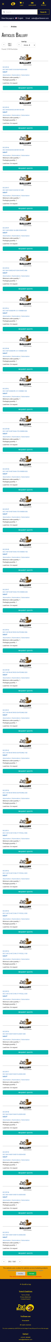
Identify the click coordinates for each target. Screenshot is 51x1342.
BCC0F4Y (6, 710)
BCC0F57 (6, 1072)
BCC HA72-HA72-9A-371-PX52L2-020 (15, 873)
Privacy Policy (31, 1328)
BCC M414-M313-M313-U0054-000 (14, 1154)
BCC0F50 (6, 790)
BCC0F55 (6, 991)
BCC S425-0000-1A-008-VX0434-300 (14, 230)
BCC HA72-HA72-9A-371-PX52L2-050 (15, 913)
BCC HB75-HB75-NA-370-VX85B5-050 (15, 511)
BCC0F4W (6, 670)
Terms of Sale (25, 1295)
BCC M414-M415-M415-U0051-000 (14, 1034)
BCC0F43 (6, 67)
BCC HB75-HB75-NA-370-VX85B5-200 (15, 592)
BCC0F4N (6, 469)
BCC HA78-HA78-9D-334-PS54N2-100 (15, 753)
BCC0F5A (6, 1192)
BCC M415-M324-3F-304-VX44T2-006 (15, 270)
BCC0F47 (6, 188)
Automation (7, 75)
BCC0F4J (6, 308)
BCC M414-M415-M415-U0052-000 (14, 1074)
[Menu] (3, 3)
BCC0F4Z (6, 750)
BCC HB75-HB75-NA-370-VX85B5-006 (15, 431)
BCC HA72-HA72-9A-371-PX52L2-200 (15, 994)
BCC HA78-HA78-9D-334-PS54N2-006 (15, 632)
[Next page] (19, 44)
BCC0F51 (6, 830)
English (20, 18)
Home (5, 26)
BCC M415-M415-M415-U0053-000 (14, 1114)
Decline (20, 1273)
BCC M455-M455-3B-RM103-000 (13, 150)
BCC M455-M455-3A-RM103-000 (13, 110)
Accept (31, 1273)
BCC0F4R (6, 549)
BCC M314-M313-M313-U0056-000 (14, 1235)
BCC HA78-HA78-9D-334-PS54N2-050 (15, 712)
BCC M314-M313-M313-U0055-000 (14, 1195)
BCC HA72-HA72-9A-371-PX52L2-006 (15, 833)
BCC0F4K (6, 348)
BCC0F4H (6, 268)
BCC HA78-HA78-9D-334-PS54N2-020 (15, 672)
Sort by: (24, 41)
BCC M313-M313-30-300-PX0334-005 (15, 69)
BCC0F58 (6, 1112)
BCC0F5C (6, 1232)
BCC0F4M (6, 429)
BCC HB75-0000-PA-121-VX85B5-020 (15, 311)
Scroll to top (26, 1284)
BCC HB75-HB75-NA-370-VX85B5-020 (15, 471)
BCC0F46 (6, 147)
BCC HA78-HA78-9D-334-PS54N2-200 (15, 793)
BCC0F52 (6, 871)
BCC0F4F (6, 228)
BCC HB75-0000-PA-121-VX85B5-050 (15, 351)
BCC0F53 (6, 911)
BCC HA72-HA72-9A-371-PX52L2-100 (15, 953)
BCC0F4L (6, 389)
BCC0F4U (6, 630)
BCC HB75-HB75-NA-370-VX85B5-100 (15, 552)
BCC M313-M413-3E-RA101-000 (13, 190)
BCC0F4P (6, 509)
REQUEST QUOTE (26, 88)
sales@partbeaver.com (40, 18)
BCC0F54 (6, 951)
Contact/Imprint (25, 1299)
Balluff (5, 72)
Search (43, 12)
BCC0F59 (6, 1152)
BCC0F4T (6, 589)
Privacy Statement (25, 1297)
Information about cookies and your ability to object (25, 1270)
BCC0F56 (6, 1031)
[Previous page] (4, 44)
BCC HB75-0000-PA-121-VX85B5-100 (15, 391)
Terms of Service (41, 1328)
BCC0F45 (6, 107)
